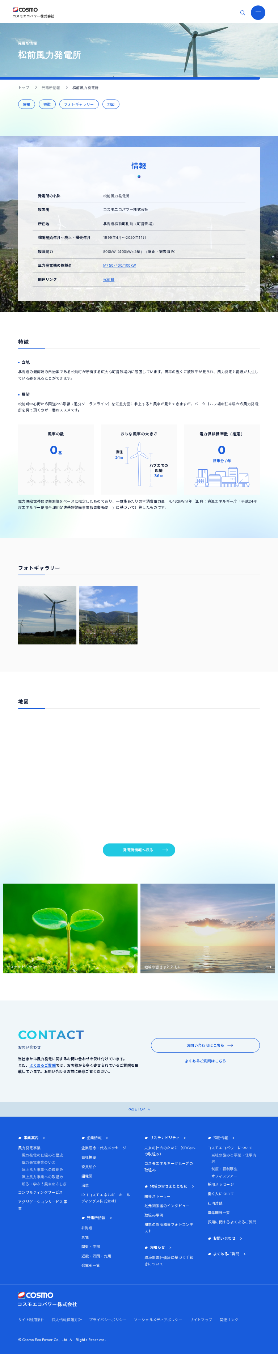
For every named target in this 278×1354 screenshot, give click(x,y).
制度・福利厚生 (224, 1169)
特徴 (47, 104)
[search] (242, 12)
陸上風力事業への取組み (42, 1169)
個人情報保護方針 (67, 1319)
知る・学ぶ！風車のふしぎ (44, 1184)
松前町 (108, 279)
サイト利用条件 (31, 1319)
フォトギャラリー (79, 104)
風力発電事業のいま (39, 1162)
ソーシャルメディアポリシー (158, 1319)
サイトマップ (201, 1319)
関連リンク (229, 1319)
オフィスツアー (224, 1176)
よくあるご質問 (42, 1065)
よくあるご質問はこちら (205, 1061)
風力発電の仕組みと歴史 (42, 1155)
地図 (111, 104)
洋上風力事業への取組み (42, 1177)
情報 (26, 104)
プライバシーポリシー (108, 1319)
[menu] (258, 12)
